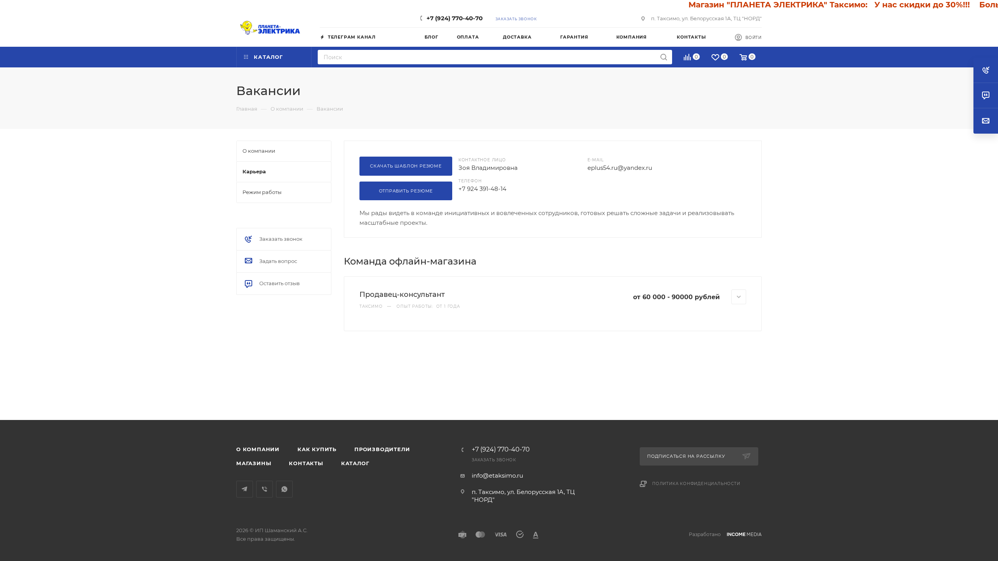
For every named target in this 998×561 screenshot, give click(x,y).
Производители (382, 449)
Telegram (244, 489)
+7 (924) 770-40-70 (454, 18)
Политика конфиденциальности (696, 483)
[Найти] (663, 57)
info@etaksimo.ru (497, 475)
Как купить (316, 449)
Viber (264, 489)
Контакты (306, 463)
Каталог (355, 463)
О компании (258, 449)
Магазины (253, 463)
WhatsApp (284, 489)
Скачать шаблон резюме (406, 166)
